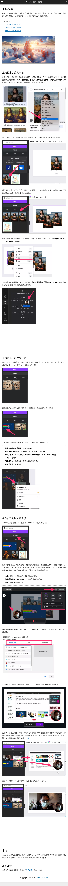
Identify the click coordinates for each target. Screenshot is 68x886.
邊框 (27, 738)
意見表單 (29, 870)
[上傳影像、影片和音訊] (28, 358)
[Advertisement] (34, 340)
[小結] (8, 850)
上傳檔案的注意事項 (12, 24)
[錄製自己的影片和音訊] (28, 518)
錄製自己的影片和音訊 (13, 31)
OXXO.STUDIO (42, 878)
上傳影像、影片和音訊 (13, 28)
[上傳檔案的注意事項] (25, 72)
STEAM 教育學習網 (34, 2)
